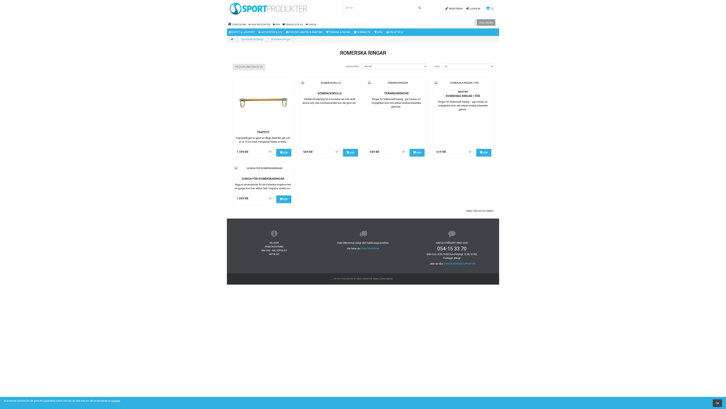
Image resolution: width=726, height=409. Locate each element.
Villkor (274, 242)
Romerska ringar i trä (463, 96)
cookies (115, 400)
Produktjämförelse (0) (249, 67)
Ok (717, 403)
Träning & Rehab (339, 32)
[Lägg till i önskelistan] (270, 152)
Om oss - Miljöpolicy (274, 250)
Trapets (263, 132)
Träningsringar (396, 93)
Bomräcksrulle (330, 93)
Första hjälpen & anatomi (305, 32)
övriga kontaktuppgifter (459, 263)
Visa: (437, 66)
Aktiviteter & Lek (271, 32)
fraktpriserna (370, 248)
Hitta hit (274, 254)
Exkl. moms (486, 22)
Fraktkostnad (274, 246)
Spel (380, 32)
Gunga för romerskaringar (263, 178)
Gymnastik (364, 32)
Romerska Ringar (280, 39)
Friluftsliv (396, 32)
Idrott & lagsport (243, 32)
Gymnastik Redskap (252, 39)
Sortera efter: (352, 66)
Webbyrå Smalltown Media (377, 279)
